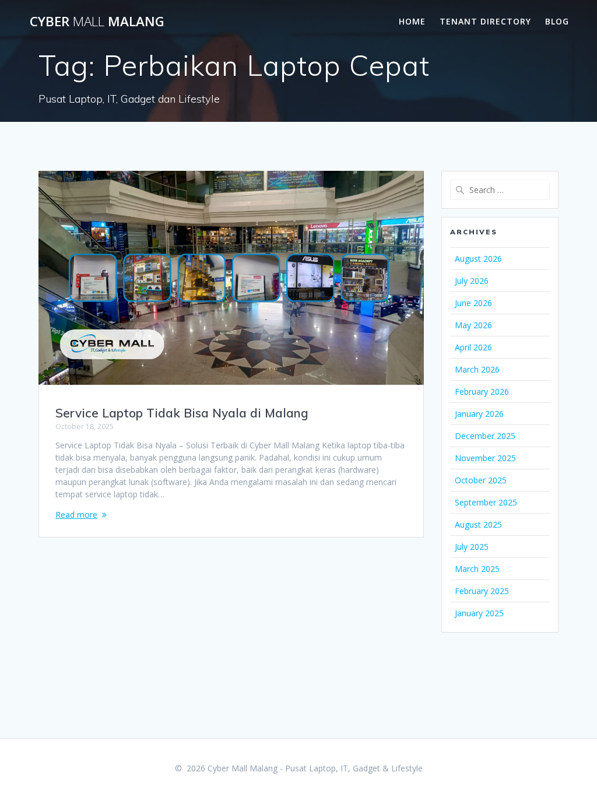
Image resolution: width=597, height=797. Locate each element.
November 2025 (485, 458)
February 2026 (482, 391)
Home (412, 21)
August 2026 (478, 258)
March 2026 (477, 369)
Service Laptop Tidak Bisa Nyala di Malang (181, 412)
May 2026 (473, 325)
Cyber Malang (97, 21)
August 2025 (478, 524)
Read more (76, 514)
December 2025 (485, 435)
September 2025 (486, 502)
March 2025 (477, 568)
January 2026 (479, 413)
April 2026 (473, 347)
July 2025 (472, 546)
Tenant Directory (485, 21)
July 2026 (472, 280)
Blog (557, 21)
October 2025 (481, 480)
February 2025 (482, 590)
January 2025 (479, 613)
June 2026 (473, 302)
